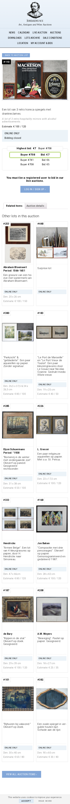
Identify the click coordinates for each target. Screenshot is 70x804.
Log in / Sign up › (35, 189)
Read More (45, 801)
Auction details (35, 205)
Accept (26, 801)
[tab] (14, 206)
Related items (14, 205)
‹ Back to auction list (16, 55)
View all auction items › (21, 774)
